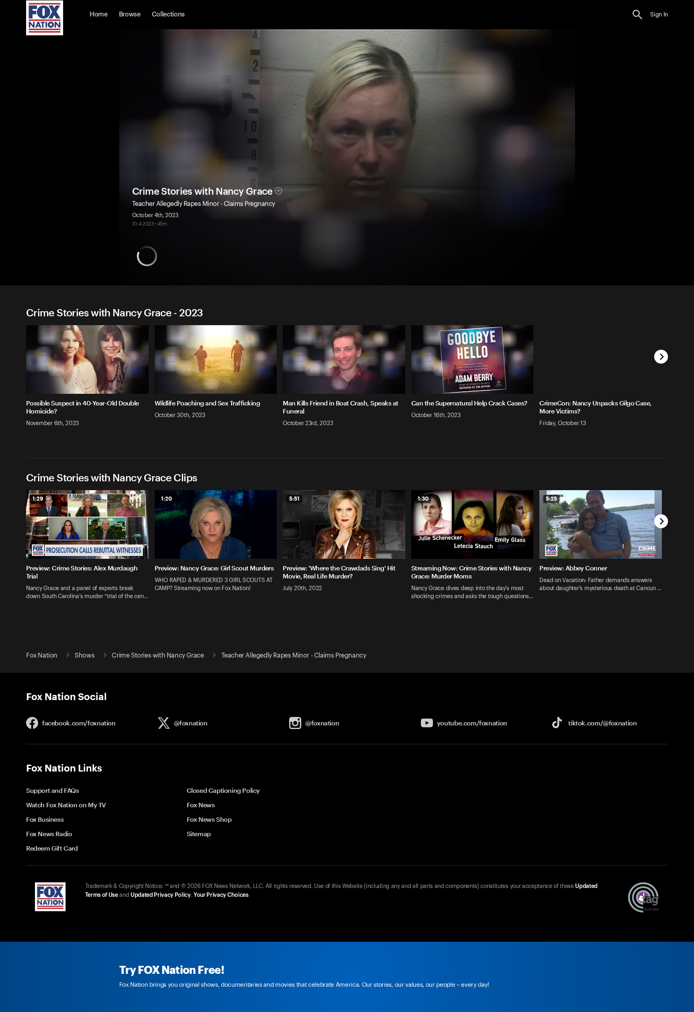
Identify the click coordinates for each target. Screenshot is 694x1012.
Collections (168, 14)
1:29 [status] (38, 498)
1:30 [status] (423, 498)
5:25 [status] (551, 498)
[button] (637, 14)
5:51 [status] (294, 498)
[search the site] (637, 14)
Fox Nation (41, 655)
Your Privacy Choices (221, 895)
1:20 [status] (166, 498)
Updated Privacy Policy (161, 895)
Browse (130, 14)
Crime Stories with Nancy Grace (202, 191)
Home (99, 14)
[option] (90, 381)
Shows (84, 655)
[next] (661, 357)
